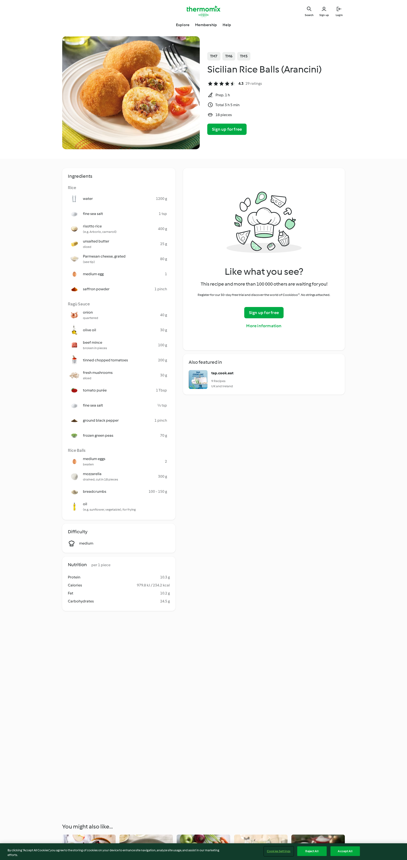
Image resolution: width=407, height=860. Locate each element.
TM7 (214, 56)
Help (227, 25)
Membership (206, 25)
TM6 (229, 56)
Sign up (324, 15)
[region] (203, 851)
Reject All (311, 851)
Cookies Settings (278, 851)
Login (339, 15)
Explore (182, 25)
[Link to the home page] (203, 11)
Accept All (345, 851)
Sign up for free (227, 129)
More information (263, 325)
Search (309, 15)
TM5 (244, 56)
